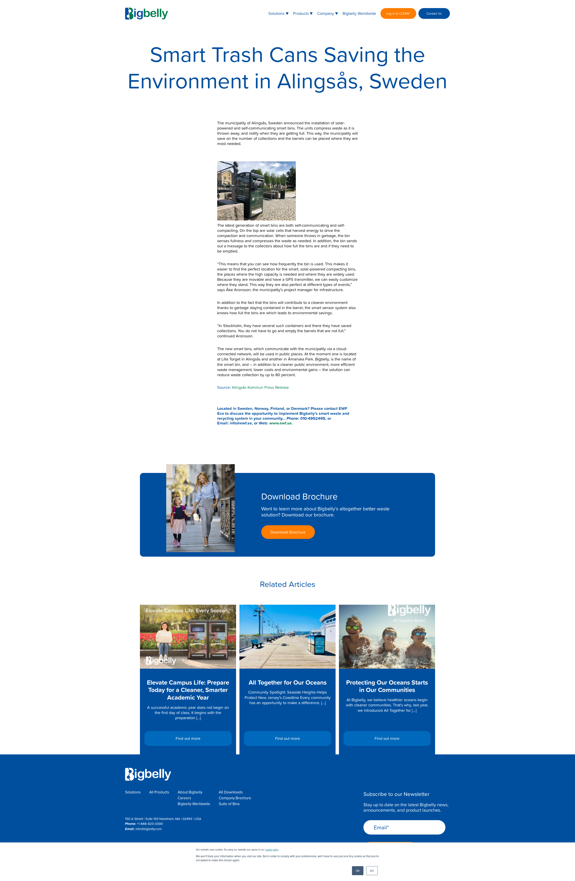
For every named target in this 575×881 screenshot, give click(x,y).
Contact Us (434, 13)
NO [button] (372, 870)
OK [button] (358, 870)
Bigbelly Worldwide (359, 13)
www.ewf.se (280, 423)
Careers (184, 798)
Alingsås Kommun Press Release (260, 387)
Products (301, 13)
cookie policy (272, 849)
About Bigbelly (190, 792)
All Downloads (231, 792)
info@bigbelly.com (148, 828)
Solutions (276, 13)
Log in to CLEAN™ (398, 13)
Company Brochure (235, 798)
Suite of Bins (229, 804)
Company (325, 13)
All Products (159, 792)
